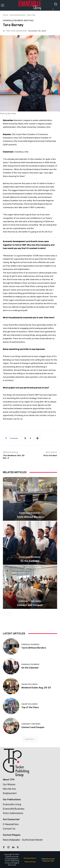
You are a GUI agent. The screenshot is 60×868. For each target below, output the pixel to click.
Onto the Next (50, 455)
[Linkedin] (13, 847)
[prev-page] (5, 614)
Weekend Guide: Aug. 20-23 (36, 687)
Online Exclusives (29, 684)
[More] (37, 438)
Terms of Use (30, 862)
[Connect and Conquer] (30, 587)
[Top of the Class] (11, 706)
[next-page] (9, 614)
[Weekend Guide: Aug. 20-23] (11, 686)
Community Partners (30, 601)
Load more (29, 739)
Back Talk (31, 15)
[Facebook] (3, 847)
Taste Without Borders (30, 516)
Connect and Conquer (30, 605)
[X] (17, 847)
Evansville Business (17, 15)
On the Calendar (30, 560)
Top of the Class (30, 707)
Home (5, 15)
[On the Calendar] (30, 543)
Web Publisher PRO (48, 860)
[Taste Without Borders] (30, 499)
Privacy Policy (29, 858)
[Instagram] (8, 847)
